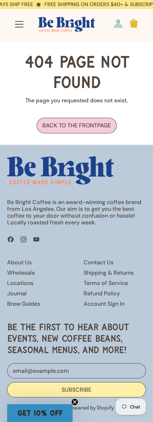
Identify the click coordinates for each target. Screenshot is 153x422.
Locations (20, 283)
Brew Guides (23, 303)
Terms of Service (106, 283)
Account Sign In (104, 303)
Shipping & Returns (109, 272)
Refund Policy (102, 293)
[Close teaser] (74, 402)
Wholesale (21, 272)
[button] (40, 413)
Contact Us (99, 262)
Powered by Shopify (91, 407)
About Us (19, 262)
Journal (17, 293)
